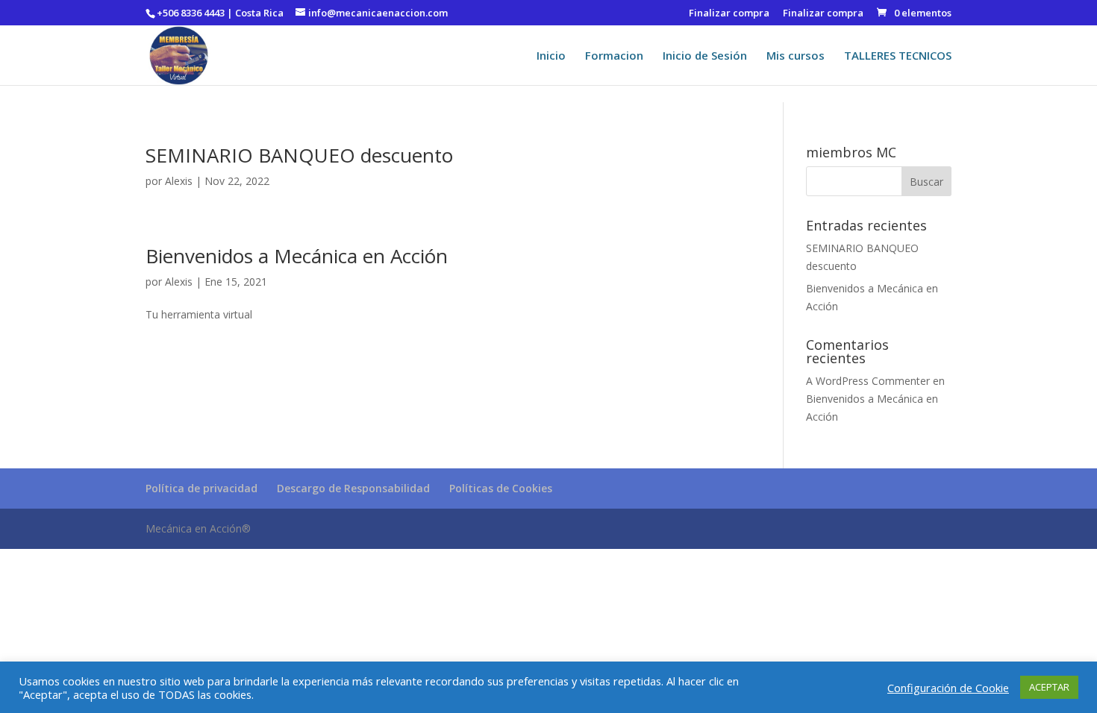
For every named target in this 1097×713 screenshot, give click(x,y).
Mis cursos (795, 56)
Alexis (179, 181)
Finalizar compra (729, 13)
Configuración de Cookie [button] (948, 687)
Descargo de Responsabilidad (353, 488)
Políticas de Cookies (500, 488)
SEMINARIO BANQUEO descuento (299, 155)
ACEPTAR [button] (1049, 687)
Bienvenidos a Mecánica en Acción (297, 255)
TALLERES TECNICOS (897, 56)
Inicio (551, 56)
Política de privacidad (201, 488)
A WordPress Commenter (868, 381)
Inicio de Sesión (705, 56)
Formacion (614, 56)
